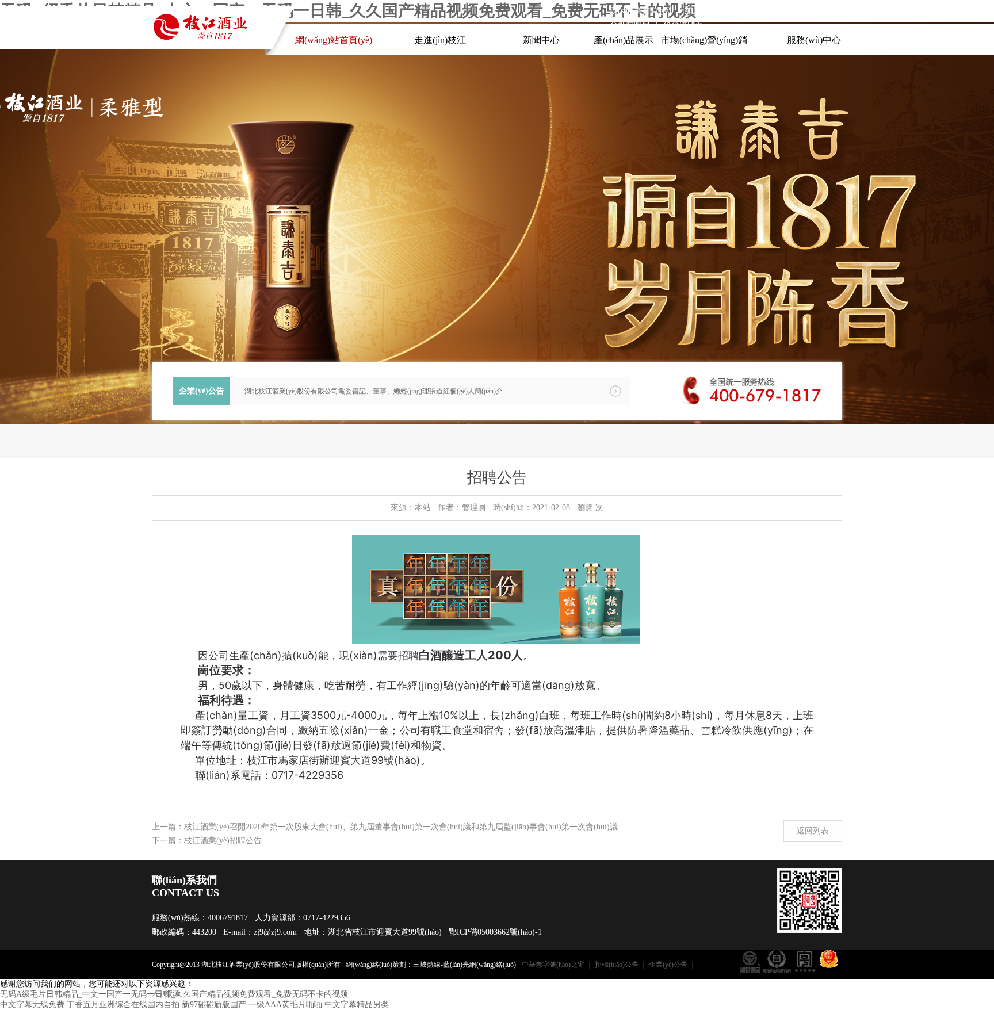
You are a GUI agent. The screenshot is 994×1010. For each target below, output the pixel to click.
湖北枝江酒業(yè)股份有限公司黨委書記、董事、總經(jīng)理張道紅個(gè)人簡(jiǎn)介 (373, 391)
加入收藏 (701, 10)
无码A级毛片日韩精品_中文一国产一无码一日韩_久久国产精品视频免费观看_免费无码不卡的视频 (174, 994)
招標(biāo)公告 (617, 965)
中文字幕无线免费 (32, 1004)
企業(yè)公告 (668, 965)
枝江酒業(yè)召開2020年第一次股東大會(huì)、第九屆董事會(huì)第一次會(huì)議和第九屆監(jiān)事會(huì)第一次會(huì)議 (401, 826)
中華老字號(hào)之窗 (553, 965)
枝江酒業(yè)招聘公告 (223, 840)
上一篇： (168, 826)
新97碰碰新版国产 (214, 1004)
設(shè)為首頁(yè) (640, 10)
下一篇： (168, 840)
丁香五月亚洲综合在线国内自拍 (123, 1004)
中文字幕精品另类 (356, 1004)
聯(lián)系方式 (755, 10)
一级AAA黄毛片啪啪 (285, 1004)
